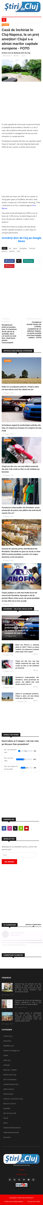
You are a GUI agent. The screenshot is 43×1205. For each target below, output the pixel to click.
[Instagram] (14, 1179)
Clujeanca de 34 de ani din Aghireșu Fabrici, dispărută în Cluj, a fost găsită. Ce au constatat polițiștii (28, 1002)
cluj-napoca (23, 248)
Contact (21, 1170)
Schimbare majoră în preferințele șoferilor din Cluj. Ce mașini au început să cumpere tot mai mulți (21, 428)
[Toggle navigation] (4, 20)
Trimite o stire (21, 1174)
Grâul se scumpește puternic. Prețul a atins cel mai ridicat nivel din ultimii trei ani (27, 696)
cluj (10, 248)
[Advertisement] (21, 101)
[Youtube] (28, 1179)
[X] (19, 1179)
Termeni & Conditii (33, 1201)
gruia (15, 248)
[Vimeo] (24, 1179)
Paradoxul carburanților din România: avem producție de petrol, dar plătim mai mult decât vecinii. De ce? (21, 510)
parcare (11, 251)
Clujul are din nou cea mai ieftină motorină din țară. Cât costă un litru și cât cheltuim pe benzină (21, 469)
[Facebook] (10, 1179)
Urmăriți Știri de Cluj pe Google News (21, 239)
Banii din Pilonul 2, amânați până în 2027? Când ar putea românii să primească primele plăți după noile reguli (27, 648)
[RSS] (33, 1179)
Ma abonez (9, 862)
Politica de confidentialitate (13, 1201)
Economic (5, 24)
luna (18, 251)
